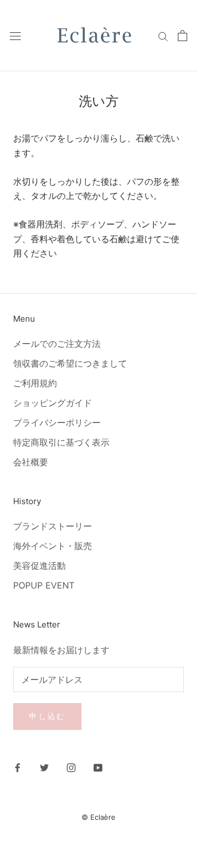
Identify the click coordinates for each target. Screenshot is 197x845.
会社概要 (30, 461)
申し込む (47, 716)
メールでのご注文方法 (57, 343)
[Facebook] (17, 767)
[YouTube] (98, 767)
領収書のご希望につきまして (70, 363)
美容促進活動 (39, 565)
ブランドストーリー (52, 526)
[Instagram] (71, 767)
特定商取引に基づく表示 (61, 442)
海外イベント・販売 (52, 545)
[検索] (163, 36)
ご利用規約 (35, 383)
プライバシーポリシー (57, 422)
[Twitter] (44, 767)
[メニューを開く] (15, 36)
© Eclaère (98, 817)
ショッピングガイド (52, 402)
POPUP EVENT (43, 585)
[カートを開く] (182, 35)
